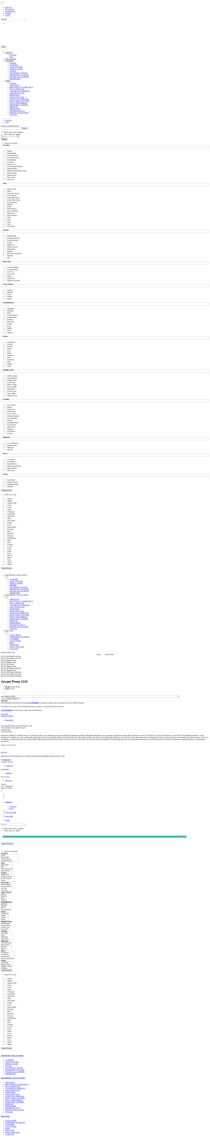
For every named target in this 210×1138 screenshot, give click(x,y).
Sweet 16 (10, 179)
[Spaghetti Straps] (6, 966)
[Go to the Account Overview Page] (2, 4)
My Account (9, 9)
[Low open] (6, 890)
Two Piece (11, 226)
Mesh (9, 353)
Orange (10, 545)
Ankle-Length (12, 376)
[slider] (188, 836)
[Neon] (3, 898)
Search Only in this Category (14, 132)
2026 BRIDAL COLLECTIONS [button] (16, 595)
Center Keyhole (12, 240)
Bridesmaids (11, 153)
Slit (8, 258)
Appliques (11, 308)
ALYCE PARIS (15, 635)
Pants (9, 206)
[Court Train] (5, 929)
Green (10, 505)
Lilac (9, 525)
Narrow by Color (10, 495)
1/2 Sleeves (11, 459)
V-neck (9, 433)
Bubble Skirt (11, 236)
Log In (7, 15)
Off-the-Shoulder (13, 416)
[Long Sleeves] (7, 956)
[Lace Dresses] (7, 871)
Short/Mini (11, 389)
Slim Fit (10, 450)
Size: (2, 696)
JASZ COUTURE (16, 581)
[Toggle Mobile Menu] (2, 790)
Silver (10, 562)
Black (10, 558)
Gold (9, 553)
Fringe (9, 324)
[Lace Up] (6, 888)
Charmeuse (11, 342)
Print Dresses (12, 209)
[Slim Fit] (6, 949)
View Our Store (10, 812)
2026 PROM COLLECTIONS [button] (16, 575)
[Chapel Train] (5, 927)
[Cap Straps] (6, 962)
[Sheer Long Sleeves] (7, 958)
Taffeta (9, 364)
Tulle (9, 366)
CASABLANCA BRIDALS (20, 605)
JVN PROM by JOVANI (18, 587)
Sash (9, 330)
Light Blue (11, 514)
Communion (11, 160)
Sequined (10, 360)
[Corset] (7, 880)
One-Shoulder (12, 418)
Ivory (9, 549)
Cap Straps (11, 480)
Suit (8, 220)
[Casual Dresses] (9, 859)
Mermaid (10, 447)
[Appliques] (6, 904)
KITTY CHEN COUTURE (19, 615)
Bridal (9, 151)
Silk (8, 362)
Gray (9, 560)
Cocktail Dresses (13, 158)
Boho (9, 191)
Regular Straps (12, 482)
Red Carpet (11, 177)
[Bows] (6, 908)
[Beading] (6, 906)
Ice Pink (10, 529)
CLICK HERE (33, 703)
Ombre (9, 297)
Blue (9, 518)
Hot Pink (11, 534)
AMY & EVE (14, 599)
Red (9, 542)
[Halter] (6, 935)
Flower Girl (11, 164)
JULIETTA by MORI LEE (19, 613)
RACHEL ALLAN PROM (19, 591)
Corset (9, 242)
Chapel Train (11, 380)
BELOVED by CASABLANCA (21, 601)
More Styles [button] (9, 631)
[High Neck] (6, 937)
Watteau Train (12, 395)
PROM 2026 (14, 645)
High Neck (11, 409)
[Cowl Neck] (6, 933)
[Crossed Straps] (6, 886)
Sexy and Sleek (12, 211)
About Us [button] (8, 802)
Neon (9, 294)
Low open (11, 274)
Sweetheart (11, 431)
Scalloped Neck (12, 423)
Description (9, 720)
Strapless (10, 429)
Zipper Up (11, 278)
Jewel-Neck (11, 412)
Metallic (10, 292)
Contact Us (9, 766)
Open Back (11, 249)
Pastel (9, 299)
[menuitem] (107, 8)
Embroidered (11, 317)
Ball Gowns (11, 189)
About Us (8, 773)
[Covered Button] (6, 885)
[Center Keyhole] (7, 878)
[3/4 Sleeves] (7, 955)
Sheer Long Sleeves (14, 466)
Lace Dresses (12, 196)
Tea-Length (11, 393)
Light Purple (12, 527)
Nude (9, 551)
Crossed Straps (12, 269)
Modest (10, 204)
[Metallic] (3, 896)
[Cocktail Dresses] (9, 861)
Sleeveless (11, 470)
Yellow (10, 499)
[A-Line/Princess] (6, 943)
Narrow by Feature (11, 143)
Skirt (9, 217)
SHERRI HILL (15, 593)
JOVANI (13, 585)
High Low (11, 245)
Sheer (9, 276)
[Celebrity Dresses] (7, 877)
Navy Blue (11, 520)
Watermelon (12, 538)
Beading (10, 311)
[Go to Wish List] (4, 2)
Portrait (9, 420)
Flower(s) (10, 322)
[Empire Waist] (6, 945)
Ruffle (9, 328)
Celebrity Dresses (13, 238)
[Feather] (5, 917)
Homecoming (12, 169)
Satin (9, 357)
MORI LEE (14, 621)
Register (8, 13)
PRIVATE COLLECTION (19, 627)
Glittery (10, 290)
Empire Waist (12, 445)
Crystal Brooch (12, 315)
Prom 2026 (9, 816)
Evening (10, 162)
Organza (10, 355)
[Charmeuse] (5, 914)
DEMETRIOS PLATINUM (19, 637)
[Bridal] (9, 855)
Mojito (10, 501)
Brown (10, 555)
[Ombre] (3, 900)
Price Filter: (8, 134)
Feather (10, 319)
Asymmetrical (12, 378)
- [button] (6, 577)
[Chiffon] (5, 916)
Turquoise (11, 512)
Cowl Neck (11, 405)
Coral (9, 547)
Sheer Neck (11, 427)
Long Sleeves (12, 464)
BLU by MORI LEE (17, 603)
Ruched (10, 256)
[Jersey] (5, 919)
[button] (9, 53)
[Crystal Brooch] (6, 910)
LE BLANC (14, 649)
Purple (10, 523)
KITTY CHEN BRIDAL (18, 617)
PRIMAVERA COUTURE (19, 589)
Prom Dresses (12, 173)
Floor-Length (12, 385)
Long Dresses (12, 202)
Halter (9, 407)
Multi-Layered (12, 247)
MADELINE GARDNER (19, 619)
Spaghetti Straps (13, 484)
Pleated (9, 251)
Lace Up (10, 272)
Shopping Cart (10, 11)
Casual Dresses (12, 155)
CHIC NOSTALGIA (17, 607)
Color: (3, 699)
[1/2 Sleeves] (7, 953)
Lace (9, 326)
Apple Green (12, 503)
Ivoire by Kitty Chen (17, 611)
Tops (9, 222)
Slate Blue (11, 516)
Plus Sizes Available (14, 253)
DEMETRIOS (15, 609)
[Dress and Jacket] (7, 869)
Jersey (9, 349)
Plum (9, 540)
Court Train (11, 382)
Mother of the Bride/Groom (16, 171)
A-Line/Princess (13, 443)
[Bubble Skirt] (7, 875)
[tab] (107, 584)
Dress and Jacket (13, 193)
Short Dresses (12, 215)
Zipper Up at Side (13, 280)
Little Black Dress (13, 198)
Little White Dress (13, 200)
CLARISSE (14, 579)
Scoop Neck (11, 425)
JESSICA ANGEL (16, 583)
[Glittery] (3, 894)
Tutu (9, 224)
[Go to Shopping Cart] (2, 2)
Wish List (8, 7)
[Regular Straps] (6, 964)
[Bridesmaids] (9, 857)
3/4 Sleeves (11, 462)
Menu (3, 47)
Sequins (10, 333)
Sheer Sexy (11, 213)
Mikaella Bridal (15, 623)
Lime (9, 507)
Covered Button (12, 267)
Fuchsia (10, 536)
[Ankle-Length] (5, 923)
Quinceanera (11, 175)
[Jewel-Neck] (6, 939)
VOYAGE (13, 629)
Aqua (9, 509)
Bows (9, 313)
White (10, 564)
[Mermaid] (6, 947)
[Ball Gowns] (7, 865)
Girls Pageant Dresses (15, 166)
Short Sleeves (12, 468)
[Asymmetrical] (5, 925)
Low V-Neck (12, 414)
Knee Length (12, 387)
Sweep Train (11, 391)
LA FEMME (14, 639)
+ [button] (6, 597)
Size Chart (4, 714)
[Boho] (7, 867)
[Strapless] (6, 968)
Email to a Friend (7, 716)
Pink (9, 531)
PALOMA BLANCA (17, 625)
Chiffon (10, 344)
